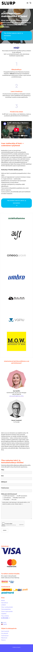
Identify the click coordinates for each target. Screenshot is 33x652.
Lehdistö (3, 604)
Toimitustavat (4, 635)
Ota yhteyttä (4, 633)
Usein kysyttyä (5, 631)
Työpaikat (3, 613)
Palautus (3, 640)
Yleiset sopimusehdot (7, 611)
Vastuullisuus (4, 602)
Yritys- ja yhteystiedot (7, 607)
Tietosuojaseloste (6, 609)
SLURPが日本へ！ (5, 618)
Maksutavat (4, 637)
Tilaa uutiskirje (5, 615)
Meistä (3, 600)
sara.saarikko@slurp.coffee (16, 396)
